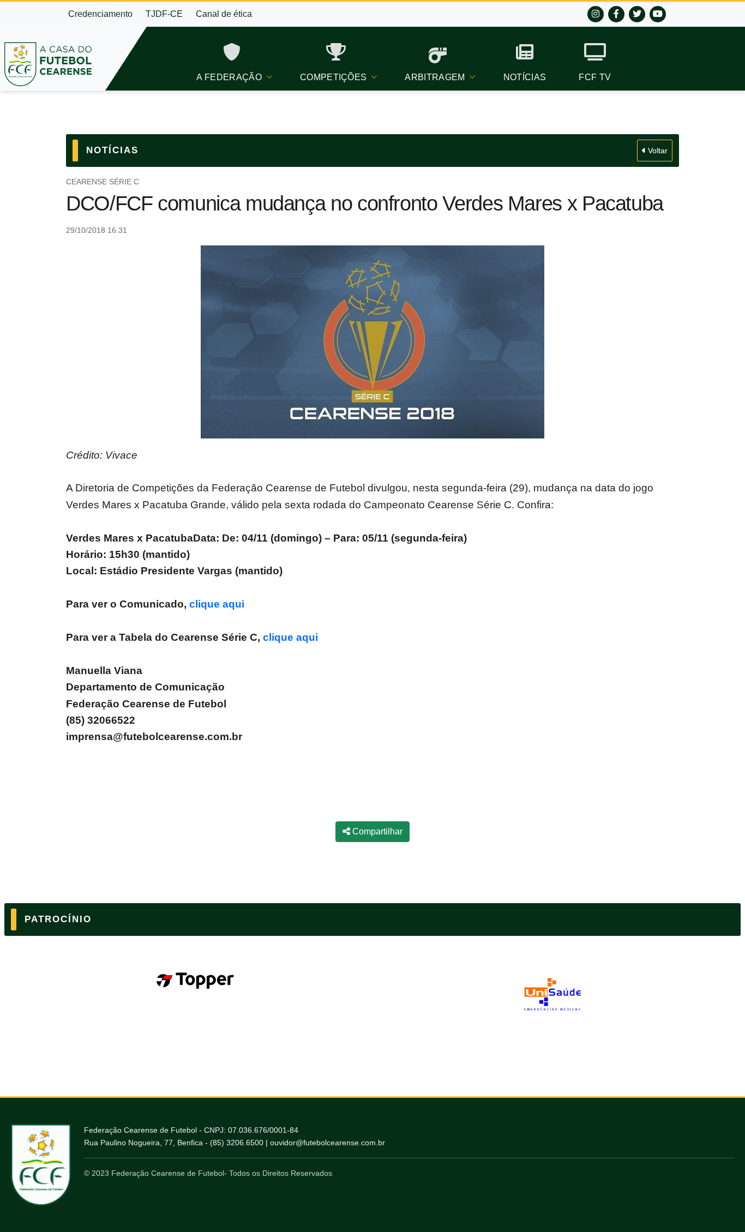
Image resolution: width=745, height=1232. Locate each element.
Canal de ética (224, 14)
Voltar (657, 150)
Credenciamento (100, 14)
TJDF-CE (164, 14)
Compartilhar (376, 831)
